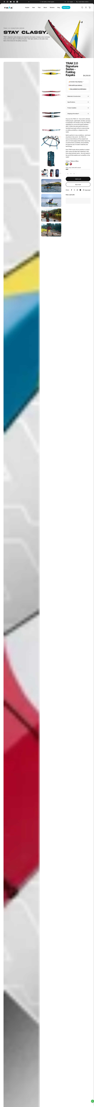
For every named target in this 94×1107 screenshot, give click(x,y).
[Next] (65, 2)
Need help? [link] (87, 190)
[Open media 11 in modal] (51, 215)
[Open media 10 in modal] (51, 200)
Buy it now (78, 184)
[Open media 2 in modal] (51, 72)
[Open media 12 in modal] (51, 230)
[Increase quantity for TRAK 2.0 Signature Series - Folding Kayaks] (74, 174)
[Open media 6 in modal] (51, 142)
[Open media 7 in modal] (51, 159)
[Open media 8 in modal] (51, 173)
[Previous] (29, 2)
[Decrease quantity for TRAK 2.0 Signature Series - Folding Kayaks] (67, 174)
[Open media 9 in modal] (51, 185)
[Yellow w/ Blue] (67, 164)
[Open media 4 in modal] (51, 114)
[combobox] (71, 2)
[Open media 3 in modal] (51, 93)
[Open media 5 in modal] (51, 130)
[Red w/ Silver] (70, 164)
